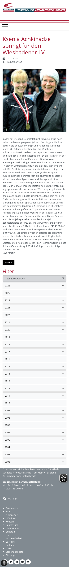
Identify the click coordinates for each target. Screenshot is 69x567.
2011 (7, 395)
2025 (7, 292)
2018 (7, 344)
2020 (7, 329)
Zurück (8, 262)
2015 (7, 366)
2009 (7, 410)
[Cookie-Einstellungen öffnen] (4, 563)
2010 (7, 403)
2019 (7, 336)
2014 (7, 373)
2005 (7, 439)
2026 (7, 285)
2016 (7, 358)
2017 (7, 351)
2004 (7, 447)
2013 (7, 381)
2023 (7, 307)
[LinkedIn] (10, 561)
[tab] (34, 285)
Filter (8, 271)
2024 (7, 300)
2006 (7, 432)
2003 (7, 454)
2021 (7, 322)
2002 (7, 461)
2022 (7, 314)
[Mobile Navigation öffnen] (5, 26)
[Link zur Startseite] (34, 7)
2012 (7, 388)
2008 (7, 417)
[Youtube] (22, 561)
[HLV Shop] (28, 561)
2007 (7, 425)
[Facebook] (16, 561)
